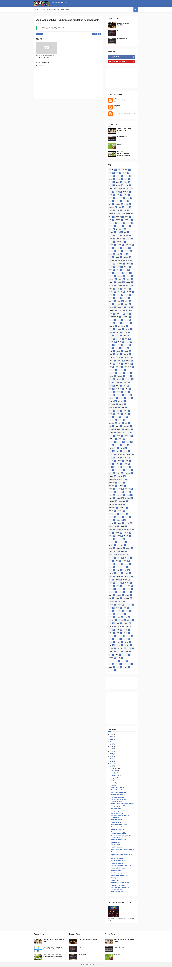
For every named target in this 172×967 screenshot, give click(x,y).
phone (118, 564)
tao (117, 173)
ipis (110, 257)
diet (110, 382)
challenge (128, 366)
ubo (110, 654)
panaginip (121, 542)
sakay (110, 585)
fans (125, 385)
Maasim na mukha (116, 847)
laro (118, 266)
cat (110, 366)
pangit (128, 188)
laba (118, 457)
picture (118, 219)
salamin (119, 589)
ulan (119, 226)
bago (124, 335)
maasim (111, 276)
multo (119, 523)
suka (110, 304)
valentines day (113, 661)
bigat (124, 348)
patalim (111, 557)
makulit (127, 488)
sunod (121, 620)
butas (110, 363)
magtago (111, 485)
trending (111, 310)
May (112, 785)
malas (119, 492)
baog (110, 345)
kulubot (111, 454)
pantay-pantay (113, 551)
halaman (111, 401)
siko (125, 607)
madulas (120, 476)
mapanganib (122, 501)
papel (110, 295)
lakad (128, 263)
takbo (118, 179)
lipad (117, 269)
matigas (111, 517)
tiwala (125, 639)
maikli (120, 279)
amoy (110, 229)
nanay (122, 526)
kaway (120, 442)
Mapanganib (114, 878)
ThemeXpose (82, 964)
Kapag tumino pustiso (117, 787)
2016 (111, 749)
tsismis (111, 648)
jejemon (111, 188)
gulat (110, 395)
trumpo (127, 645)
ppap (118, 576)
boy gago (119, 238)
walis (110, 667)
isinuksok (111, 423)
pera (110, 219)
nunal (110, 535)
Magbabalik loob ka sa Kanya (119, 875)
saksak (111, 589)
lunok (110, 473)
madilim (111, 476)
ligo (118, 210)
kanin (110, 198)
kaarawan (126, 426)
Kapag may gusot (116, 822)
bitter (126, 351)
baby (125, 332)
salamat (111, 301)
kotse (122, 448)
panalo (120, 291)
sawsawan (111, 601)
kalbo (127, 432)
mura (127, 523)
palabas (111, 291)
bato (117, 191)
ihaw (110, 417)
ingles (120, 420)
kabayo (111, 429)
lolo (110, 273)
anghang (111, 326)
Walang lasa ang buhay (118, 829)
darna (110, 379)
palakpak (119, 539)
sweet (118, 623)
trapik (118, 645)
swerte (126, 623)
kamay (117, 257)
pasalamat (123, 554)
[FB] (127, 3)
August (113, 778)
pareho (118, 295)
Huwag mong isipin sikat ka (119, 811)
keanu (128, 442)
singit (110, 614)
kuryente (119, 263)
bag (110, 335)
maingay (121, 485)
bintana (126, 235)
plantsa (111, 573)
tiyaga (110, 642)
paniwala (39, 34)
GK (127, 313)
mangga (127, 498)
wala (117, 664)
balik (119, 341)
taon (117, 629)
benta (126, 345)
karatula (127, 435)
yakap (125, 667)
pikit (126, 295)
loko (125, 269)
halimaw (120, 401)
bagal (117, 335)
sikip (117, 607)
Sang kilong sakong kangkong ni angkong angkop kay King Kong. (124, 153)
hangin (127, 251)
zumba (110, 313)
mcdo (119, 517)
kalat (119, 432)
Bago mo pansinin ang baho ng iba (121, 865)
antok (127, 329)
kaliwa (110, 435)
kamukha (111, 260)
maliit (110, 495)
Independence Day (113, 316)
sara (110, 598)
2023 (111, 736)
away (117, 201)
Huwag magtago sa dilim (118, 806)
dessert (128, 379)
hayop (110, 254)
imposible (111, 420)
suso (110, 623)
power (110, 576)
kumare (129, 454)
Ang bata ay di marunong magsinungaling (118, 800)
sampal (119, 595)
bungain (111, 360)
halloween (112, 404)
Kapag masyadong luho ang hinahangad (123, 849)
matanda (122, 514)
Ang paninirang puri (117, 858)
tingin (128, 636)
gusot (127, 395)
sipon (110, 617)
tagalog (111, 307)
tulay (129, 648)
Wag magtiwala (115, 842)
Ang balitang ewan (116, 852)
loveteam (118, 273)
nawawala (120, 529)
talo (127, 626)
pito (125, 570)
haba (121, 398)
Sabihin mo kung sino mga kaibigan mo (122, 803)
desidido (119, 379)
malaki (126, 176)
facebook (111, 207)
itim (126, 423)
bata (110, 204)
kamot (110, 210)
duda (110, 385)
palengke (111, 542)
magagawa (112, 479)
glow (126, 392)
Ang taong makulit (116, 808)
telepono (120, 307)
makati (119, 488)
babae (110, 176)
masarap (122, 507)
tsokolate (120, 648)
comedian (111, 373)
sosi (126, 617)
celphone (117, 366)
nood (117, 532)
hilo (118, 410)
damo (127, 376)
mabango (127, 473)
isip (120, 423)
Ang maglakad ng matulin (118, 860)
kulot (110, 263)
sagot (127, 582)
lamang (111, 460)
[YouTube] (128, 3)
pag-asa (126, 535)
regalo (125, 579)
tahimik (111, 626)
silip (110, 611)
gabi (127, 388)
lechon (126, 266)
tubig (127, 198)
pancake (128, 291)
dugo (126, 204)
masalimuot (112, 507)
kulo (117, 451)
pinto (118, 570)
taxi (118, 632)
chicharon (111, 370)
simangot (118, 611)
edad (117, 385)
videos (123, 661)
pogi (119, 573)
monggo (111, 523)
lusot (118, 473)
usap (119, 657)
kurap (110, 457)
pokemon (127, 219)
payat (119, 557)
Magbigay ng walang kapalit (119, 824)
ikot (124, 417)
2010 (111, 763)
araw (110, 182)
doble (119, 244)
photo (126, 564)
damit (110, 194)
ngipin (129, 529)
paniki (110, 548)
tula (110, 201)
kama (118, 435)
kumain (120, 454)
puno (110, 298)
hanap (121, 404)
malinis (128, 279)
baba (118, 332)
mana (110, 498)
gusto (126, 248)
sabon (110, 582)
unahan (125, 654)
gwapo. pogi (112, 398)
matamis (111, 285)
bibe (110, 348)
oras (126, 216)
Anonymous (117, 105)
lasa (110, 463)
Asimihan (120, 144)
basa (110, 191)
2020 (111, 741)
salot (120, 592)
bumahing (127, 357)
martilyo (111, 504)
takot (119, 626)
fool (110, 248)
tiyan (118, 642)
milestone (120, 520)
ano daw (119, 329)
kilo (110, 445)
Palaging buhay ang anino (118, 885)
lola (110, 470)
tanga (128, 223)
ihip (117, 417)
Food (43, 9)
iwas (110, 426)
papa (122, 551)
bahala (119, 338)
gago (118, 194)
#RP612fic (119, 313)
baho (125, 201)
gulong (119, 395)
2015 (111, 751)
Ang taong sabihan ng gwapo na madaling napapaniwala (45, 56)
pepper (125, 560)
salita (128, 589)
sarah (117, 598)
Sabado (111, 320)
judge (117, 426)
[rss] (131, 3)
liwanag (126, 467)
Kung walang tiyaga (117, 870)
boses (110, 238)
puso (117, 298)
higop (110, 410)
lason (117, 463)
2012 (111, 758)
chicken (121, 370)
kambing (126, 257)
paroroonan (112, 554)
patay (110, 179)
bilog (118, 351)
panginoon (120, 545)
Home (37, 9)
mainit (110, 488)
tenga (125, 632)
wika (118, 667)
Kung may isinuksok (117, 863)
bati (125, 232)
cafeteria (127, 363)
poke (126, 573)
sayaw (120, 223)
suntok (118, 304)
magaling (121, 479)
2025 (111, 734)
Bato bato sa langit (116, 827)
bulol (118, 357)
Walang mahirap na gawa (118, 839)
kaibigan (127, 429)
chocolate (120, 241)
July (112, 780)
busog (110, 241)
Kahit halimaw (115, 880)
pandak (111, 545)
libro (125, 463)
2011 (111, 761)
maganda (111, 279)
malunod (119, 495)
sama (128, 592)
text (129, 307)
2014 (111, 754)
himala (125, 410)
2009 (111, 766)
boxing (126, 354)
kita (125, 445)
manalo (118, 498)
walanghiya (126, 664)
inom (125, 194)
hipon (110, 413)
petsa (110, 564)
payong (127, 557)
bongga (118, 204)
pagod (110, 539)
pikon (110, 567)
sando (127, 595)
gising (117, 248)
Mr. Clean (125, 316)
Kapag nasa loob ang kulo (118, 794)
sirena (118, 617)
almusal (126, 323)
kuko (110, 451)
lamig (119, 460)
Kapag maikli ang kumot (118, 868)
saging (119, 582)
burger (128, 360)
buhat (128, 238)
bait (126, 338)
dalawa (111, 244)
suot (126, 304)
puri (110, 579)
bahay (118, 182)
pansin (128, 548)
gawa (118, 392)
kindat (117, 445)
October (114, 773)
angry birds (121, 326)
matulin (118, 216)
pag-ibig (126, 288)
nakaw (110, 288)
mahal (120, 213)
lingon (117, 467)
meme (127, 517)
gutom (118, 185)
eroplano (128, 244)
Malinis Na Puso (122, 38)
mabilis (128, 276)
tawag (110, 632)
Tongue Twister (53, 9)
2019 (111, 744)
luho (128, 470)
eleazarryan (117, 112)
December (114, 768)
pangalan (119, 198)
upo (127, 310)
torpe (126, 642)
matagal (119, 510)
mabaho (120, 276)
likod (110, 269)
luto (127, 273)
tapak (125, 629)
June (113, 782)
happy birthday (113, 407)
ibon (126, 413)
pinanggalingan (121, 567)
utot (126, 179)
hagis (128, 398)
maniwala (111, 501)
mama (128, 495)
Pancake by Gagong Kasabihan (88, 939)
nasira (110, 529)
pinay (110, 570)
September (114, 775)
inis (118, 254)
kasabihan (111, 438)
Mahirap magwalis (116, 819)
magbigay (111, 482)
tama (110, 629)
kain (110, 173)
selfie (126, 301)
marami (111, 282)
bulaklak (125, 191)
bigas (117, 348)
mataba (128, 282)
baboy (118, 176)
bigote (110, 351)
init (124, 254)
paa (118, 288)
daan (128, 373)
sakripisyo (127, 585)
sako (118, 585)
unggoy (111, 657)
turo (119, 651)
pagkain (111, 169)
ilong (120, 207)
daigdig (120, 376)
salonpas (111, 592)
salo (119, 301)
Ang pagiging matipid (117, 797)
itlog (126, 185)
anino (110, 329)
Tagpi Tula (65, 9)
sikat (110, 607)
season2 (111, 604)
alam (118, 323)
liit (110, 467)
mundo (128, 285)
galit (110, 185)
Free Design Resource (93, 964)
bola (118, 354)
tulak (120, 310)
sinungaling (120, 614)
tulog (124, 173)
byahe (118, 363)
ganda (110, 392)
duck (125, 382)
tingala (120, 636)
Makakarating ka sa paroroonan (120, 882)
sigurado (128, 604)
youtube (111, 670)
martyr (120, 504)
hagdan (111, 251)
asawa (110, 332)
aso (119, 232)
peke (110, 560)
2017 (111, 746)
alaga (110, 323)
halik (119, 251)
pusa (117, 579)
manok (128, 213)
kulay (127, 260)
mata (110, 216)
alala (127, 226)
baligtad (111, 341)
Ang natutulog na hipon (118, 790)
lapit (127, 460)
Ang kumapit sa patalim (118, 813)
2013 (111, 756)
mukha (120, 285)
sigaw (119, 604)
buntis (120, 360)
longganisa (119, 470)
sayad (120, 601)
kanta (120, 260)
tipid (110, 639)
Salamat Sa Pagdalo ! (117, 891)
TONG (119, 320)
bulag (110, 357)
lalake (120, 188)
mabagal (111, 213)
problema (111, 223)
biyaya (110, 354)
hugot (118, 413)
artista (111, 232)
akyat (126, 320)
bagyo (110, 338)
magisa (120, 482)
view (110, 664)
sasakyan (126, 598)
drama (117, 382)
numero (126, 532)
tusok (126, 651)
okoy (118, 535)
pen (117, 560)
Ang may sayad (115, 844)
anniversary (119, 229)
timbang (111, 636)
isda (127, 207)
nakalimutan (112, 526)
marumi (120, 282)
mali (127, 492)
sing (127, 611)
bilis (118, 235)
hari (123, 407)
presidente (127, 576)
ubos (117, 654)
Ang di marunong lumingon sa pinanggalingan (120, 888)
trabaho (111, 226)
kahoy (119, 429)
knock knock (112, 448)
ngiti (110, 532)
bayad (110, 235)
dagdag (111, 376)
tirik (117, 639)
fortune (118, 388)
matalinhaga (112, 514)
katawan (111, 442)
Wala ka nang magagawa (118, 873)
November (114, 770)
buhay (125, 182)
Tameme (120, 31)
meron (110, 520)
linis (125, 210)
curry (120, 373)
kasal (120, 438)
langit (110, 266)
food (110, 388)
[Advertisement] (118, 683)
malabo (111, 492)
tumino (111, 651)
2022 (111, 739)
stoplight (111, 620)
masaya (111, 510)
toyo (110, 645)
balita (127, 341)
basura (118, 345)
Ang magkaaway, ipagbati (118, 792)
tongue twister (122, 169)
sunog (129, 620)
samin (110, 595)
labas (125, 457)
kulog (125, 451)
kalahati (111, 432)
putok (125, 298)
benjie (115, 98)
